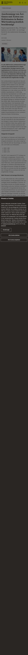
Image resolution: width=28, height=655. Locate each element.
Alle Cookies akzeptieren (14, 239)
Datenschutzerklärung (9, 223)
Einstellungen (6, 229)
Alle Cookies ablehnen (14, 235)
